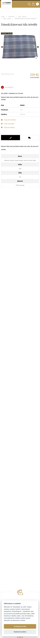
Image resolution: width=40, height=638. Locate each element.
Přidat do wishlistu (9, 127)
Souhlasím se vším (20, 626)
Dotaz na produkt (9, 123)
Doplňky (11, 16)
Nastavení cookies (20, 632)
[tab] (10, 137)
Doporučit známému (10, 120)
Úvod (3, 16)
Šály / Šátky (22, 16)
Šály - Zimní (7, 18)
